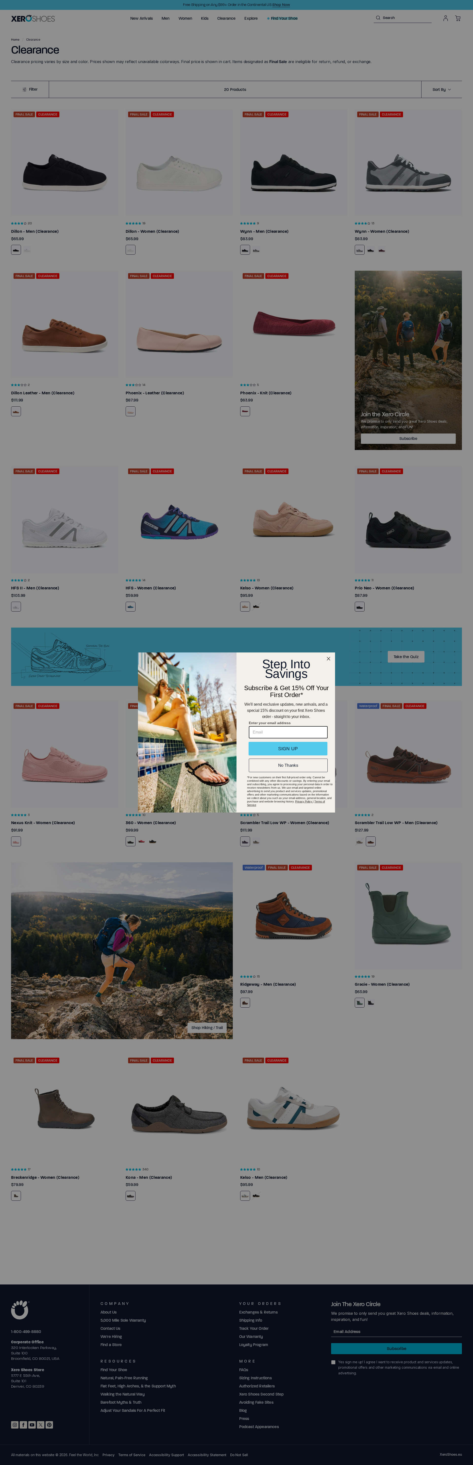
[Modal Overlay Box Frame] (236, 732)
